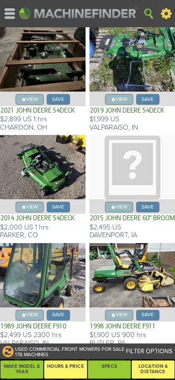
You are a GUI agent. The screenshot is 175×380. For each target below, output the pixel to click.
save (58, 99)
